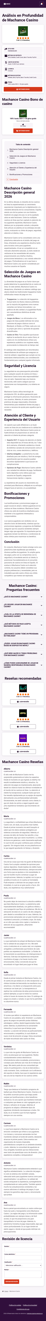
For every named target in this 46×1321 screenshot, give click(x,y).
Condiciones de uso (23, 1309)
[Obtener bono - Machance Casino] (23, 31)
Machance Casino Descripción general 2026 (24, 150)
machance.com (12, 50)
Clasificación (8, 1262)
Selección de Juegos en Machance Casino (23, 157)
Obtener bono (24, 89)
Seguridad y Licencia (17, 163)
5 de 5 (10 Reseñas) (23, 721)
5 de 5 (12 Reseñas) (23, 746)
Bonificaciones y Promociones (21, 174)
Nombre (7, 1246)
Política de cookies (15, 1305)
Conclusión (14, 179)
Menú (8, 4)
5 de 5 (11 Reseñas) (23, 696)
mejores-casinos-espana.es (35, 1313)
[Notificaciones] (41, 4)
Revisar (6, 1269)
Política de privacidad (30, 1305)
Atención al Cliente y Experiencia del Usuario (23, 169)
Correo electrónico (10, 1254)
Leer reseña (24, 702)
